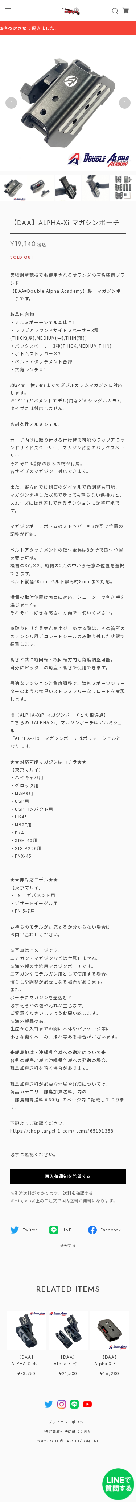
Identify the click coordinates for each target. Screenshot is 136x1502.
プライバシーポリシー (68, 1422)
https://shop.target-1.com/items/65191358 (62, 1130)
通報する (68, 1245)
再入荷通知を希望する (68, 1176)
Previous (11, 103)
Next (125, 103)
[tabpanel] (68, 103)
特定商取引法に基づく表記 (68, 1431)
